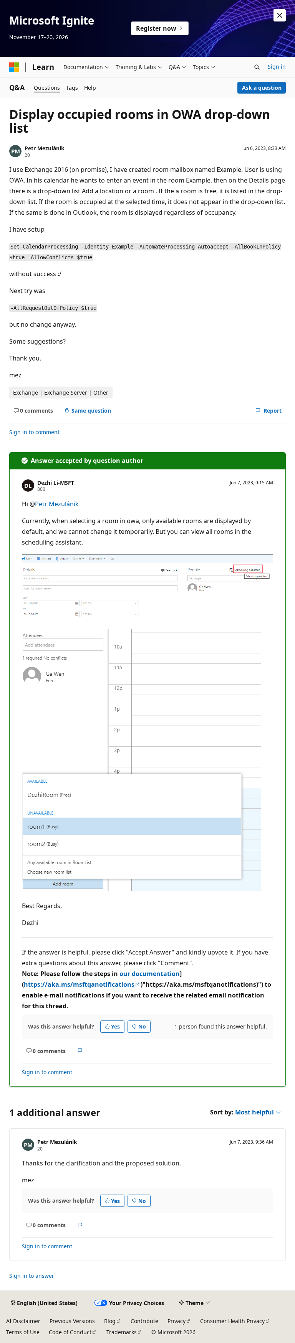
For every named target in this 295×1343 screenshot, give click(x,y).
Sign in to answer (31, 1275)
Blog (110, 1321)
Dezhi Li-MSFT (55, 482)
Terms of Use (23, 1332)
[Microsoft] (14, 67)
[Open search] (257, 67)
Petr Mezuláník (45, 148)
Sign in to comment (34, 432)
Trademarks (121, 1332)
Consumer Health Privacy (232, 1321)
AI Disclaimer (23, 1321)
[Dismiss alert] (279, 15)
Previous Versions (72, 1321)
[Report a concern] (80, 1051)
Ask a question (262, 87)
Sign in (277, 66)
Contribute (144, 1321)
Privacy (176, 1321)
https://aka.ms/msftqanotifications (79, 984)
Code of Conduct (70, 1332)
